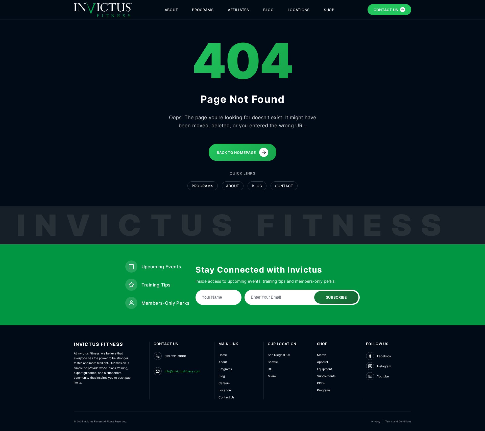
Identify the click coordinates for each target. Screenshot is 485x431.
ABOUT (171, 10)
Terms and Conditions (398, 421)
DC (270, 369)
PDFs (321, 383)
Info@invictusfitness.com (182, 371)
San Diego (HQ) (279, 355)
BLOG (268, 10)
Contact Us (226, 397)
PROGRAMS (203, 10)
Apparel (322, 362)
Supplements (326, 376)
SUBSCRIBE (336, 297)
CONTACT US (386, 10)
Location (225, 390)
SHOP (329, 10)
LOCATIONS (299, 10)
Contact (284, 186)
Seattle (273, 362)
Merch (321, 355)
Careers (224, 383)
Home (223, 355)
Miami (272, 376)
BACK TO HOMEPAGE (236, 152)
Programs (202, 186)
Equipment (324, 369)
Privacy (375, 421)
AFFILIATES (238, 10)
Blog (257, 186)
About (232, 186)
